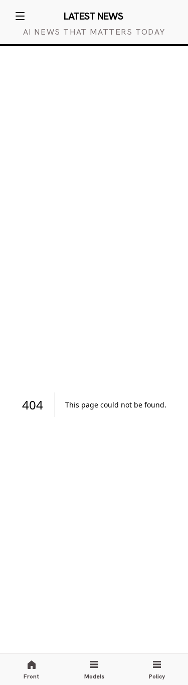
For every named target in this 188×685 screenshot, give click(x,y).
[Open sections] (20, 16)
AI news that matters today (94, 31)
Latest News (93, 16)
